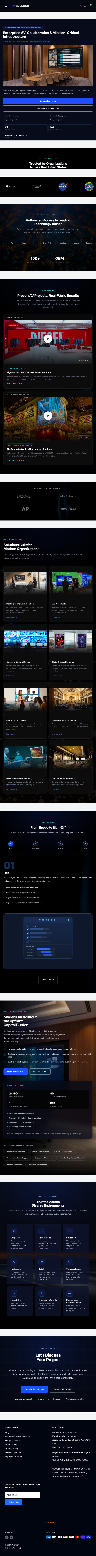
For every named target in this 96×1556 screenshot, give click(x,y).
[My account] (85, 6)
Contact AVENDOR (62, 1389)
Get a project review (48, 101)
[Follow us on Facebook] (6, 1537)
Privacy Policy (11, 1448)
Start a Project (48, 980)
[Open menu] (6, 6)
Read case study (14, 384)
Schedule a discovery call (48, 108)
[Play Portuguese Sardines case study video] (48, 415)
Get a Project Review (34, 1389)
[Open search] (81, 6)
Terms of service (13, 1452)
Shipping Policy (12, 1440)
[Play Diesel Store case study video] (48, 339)
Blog (7, 1432)
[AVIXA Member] (50, 1522)
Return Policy (11, 1444)
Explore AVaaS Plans (15, 1071)
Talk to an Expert (40, 1071)
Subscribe (14, 1502)
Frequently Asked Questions (18, 1436)
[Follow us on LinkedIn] (11, 1537)
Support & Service (13, 1456)
